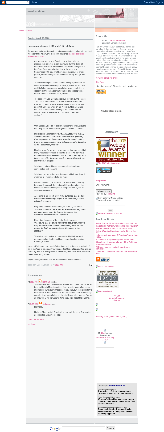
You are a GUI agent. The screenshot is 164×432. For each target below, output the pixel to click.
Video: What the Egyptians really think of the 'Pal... (116, 232)
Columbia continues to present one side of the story (116, 252)
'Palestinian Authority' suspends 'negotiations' (117, 226)
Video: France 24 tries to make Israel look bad (116, 223)
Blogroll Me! (101, 181)
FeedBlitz (111, 194)
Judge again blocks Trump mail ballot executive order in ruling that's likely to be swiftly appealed (115, 411)
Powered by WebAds (25, 30)
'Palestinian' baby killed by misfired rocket (115, 239)
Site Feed (100, 82)
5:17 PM (33, 282)
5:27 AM (59, 265)
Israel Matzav (36, 11)
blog (103, 333)
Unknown (47, 304)
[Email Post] (90, 265)
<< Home (32, 324)
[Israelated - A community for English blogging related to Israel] (104, 291)
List (118, 296)
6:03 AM (34, 304)
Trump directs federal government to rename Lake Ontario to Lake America (115, 392)
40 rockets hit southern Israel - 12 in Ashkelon (116, 242)
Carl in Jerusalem (117, 41)
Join (115, 300)
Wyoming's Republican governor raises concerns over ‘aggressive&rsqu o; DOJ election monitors (116, 401)
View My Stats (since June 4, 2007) (111, 317)
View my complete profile (107, 78)
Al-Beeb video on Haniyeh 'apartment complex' (113, 248)
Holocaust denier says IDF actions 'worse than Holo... (117, 236)
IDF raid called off (103, 244)
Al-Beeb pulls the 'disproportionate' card (114, 228)
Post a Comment (36, 319)
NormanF (46, 282)
